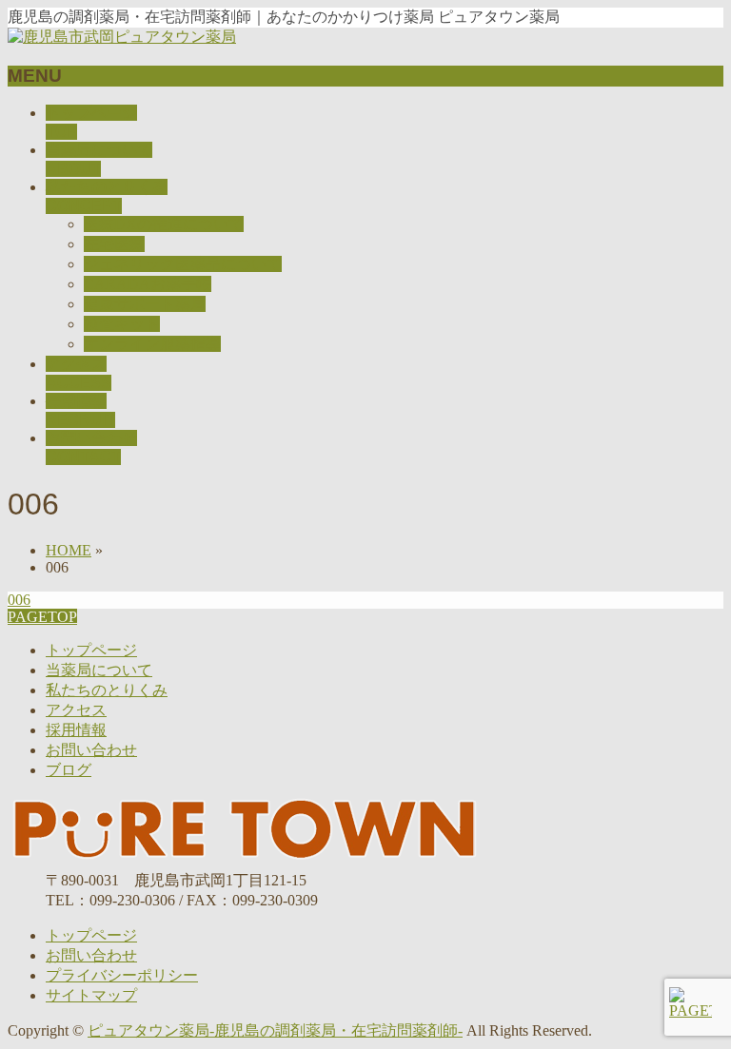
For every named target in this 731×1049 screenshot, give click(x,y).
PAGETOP (42, 617)
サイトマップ (91, 995)
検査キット (122, 324)
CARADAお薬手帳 (147, 284)
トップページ (91, 650)
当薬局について (99, 670)
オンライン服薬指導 (152, 344)
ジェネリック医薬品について (183, 264)
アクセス (76, 710)
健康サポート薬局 (145, 304)
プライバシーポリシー (122, 975)
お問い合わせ (91, 750)
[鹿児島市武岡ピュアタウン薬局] (122, 37)
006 (19, 600)
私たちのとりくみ (107, 690)
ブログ (68, 770)
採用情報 (76, 730)
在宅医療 (114, 244)
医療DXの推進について (164, 224)
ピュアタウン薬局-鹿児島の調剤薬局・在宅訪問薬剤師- (275, 1030)
